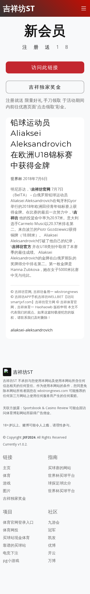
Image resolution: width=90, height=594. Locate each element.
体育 (7, 475)
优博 (52, 545)
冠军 (52, 530)
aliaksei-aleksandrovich (32, 330)
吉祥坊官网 (40, 189)
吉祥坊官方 (21, 246)
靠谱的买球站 (14, 545)
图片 (7, 490)
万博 (52, 560)
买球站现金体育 (16, 537)
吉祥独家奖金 (45, 87)
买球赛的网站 (59, 467)
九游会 (54, 522)
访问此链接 (45, 67)
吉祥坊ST (19, 8)
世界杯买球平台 (61, 475)
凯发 (52, 537)
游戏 (7, 483)
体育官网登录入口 (18, 522)
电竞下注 (10, 553)
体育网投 (10, 530)
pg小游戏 (11, 560)
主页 (7, 467)
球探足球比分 (59, 483)
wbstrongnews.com (52, 390)
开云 (52, 553)
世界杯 (16, 178)
